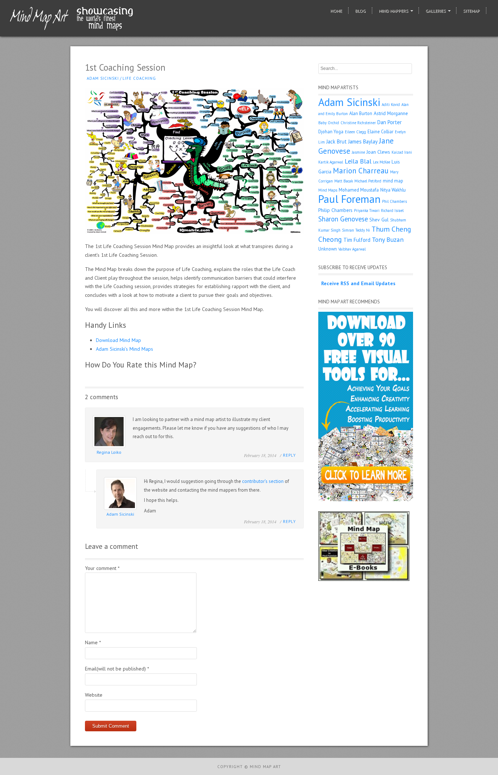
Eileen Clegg (355, 131)
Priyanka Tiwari (367, 210)
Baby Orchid (328, 122)
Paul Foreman (349, 199)
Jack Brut (336, 141)
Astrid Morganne (391, 113)
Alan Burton (360, 113)
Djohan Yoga (330, 131)
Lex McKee (381, 162)
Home (336, 10)
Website (93, 695)
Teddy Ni (362, 230)
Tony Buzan (388, 239)
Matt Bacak (343, 181)
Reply (289, 455)
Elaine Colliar (380, 131)
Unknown (327, 249)
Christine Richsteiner (358, 122)
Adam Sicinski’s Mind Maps (124, 349)
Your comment (102, 568)
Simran (348, 230)
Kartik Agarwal (330, 162)
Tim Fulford (356, 239)
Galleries (435, 10)
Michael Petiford (367, 181)
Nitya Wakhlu (393, 190)
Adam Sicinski (103, 78)
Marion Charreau (361, 171)
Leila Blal (358, 161)
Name (93, 642)
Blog (360, 10)
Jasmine (358, 152)
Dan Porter (389, 122)
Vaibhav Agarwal (352, 249)
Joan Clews (378, 152)
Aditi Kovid (391, 104)
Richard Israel (392, 210)
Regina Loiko (109, 452)
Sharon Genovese (343, 219)
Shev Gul (379, 219)
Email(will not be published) (117, 668)
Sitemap (471, 10)
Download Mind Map (118, 340)
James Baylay (363, 141)
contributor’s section (263, 481)
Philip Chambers (335, 210)
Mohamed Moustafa (359, 190)
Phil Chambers (394, 201)
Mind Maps (327, 190)
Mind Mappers (393, 10)
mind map (393, 181)
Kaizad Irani (402, 152)
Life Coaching (139, 78)
